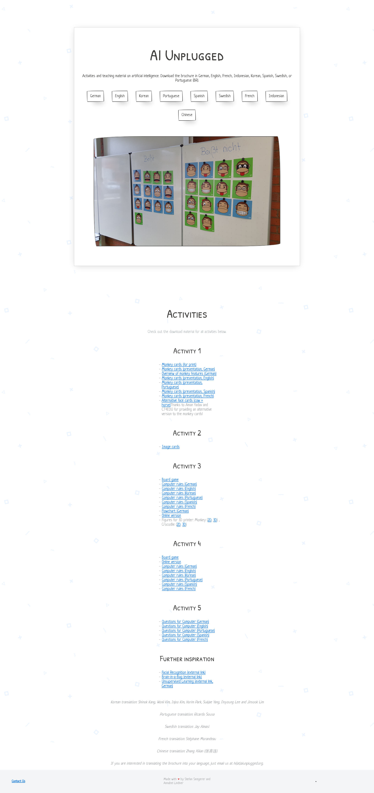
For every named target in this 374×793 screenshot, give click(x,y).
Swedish (225, 96)
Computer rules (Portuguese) (182, 498)
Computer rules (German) (179, 484)
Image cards (171, 447)
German (95, 96)
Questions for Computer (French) (185, 640)
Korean (144, 96)
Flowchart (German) (175, 511)
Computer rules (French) (179, 507)
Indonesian (276, 96)
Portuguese (171, 96)
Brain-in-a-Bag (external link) (182, 677)
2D (209, 520)
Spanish (199, 96)
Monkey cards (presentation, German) (188, 369)
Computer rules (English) (179, 489)
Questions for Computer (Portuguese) (188, 631)
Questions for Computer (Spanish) (185, 635)
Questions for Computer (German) (185, 622)
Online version (171, 516)
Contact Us (18, 781)
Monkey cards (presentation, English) (188, 378)
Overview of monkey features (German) (189, 374)
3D (215, 520)
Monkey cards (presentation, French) (188, 396)
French (249, 96)
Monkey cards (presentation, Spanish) (188, 392)
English (120, 96)
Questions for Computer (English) (185, 626)
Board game (170, 480)
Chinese (187, 115)
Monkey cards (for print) (179, 365)
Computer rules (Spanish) (179, 502)
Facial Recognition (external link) (184, 673)
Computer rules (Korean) (179, 493)
